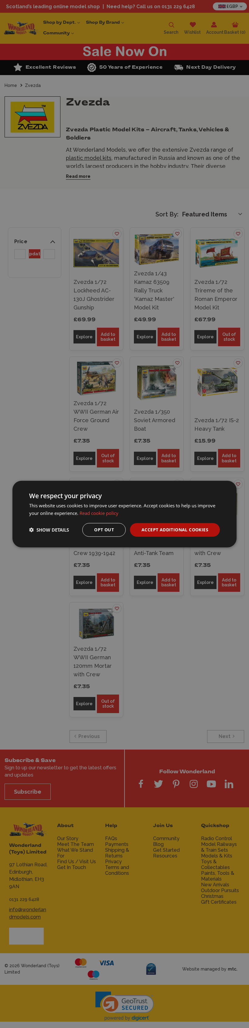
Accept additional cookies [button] (175, 530)
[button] (49, 530)
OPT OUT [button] (104, 530)
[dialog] (124, 514)
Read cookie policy (99, 513)
